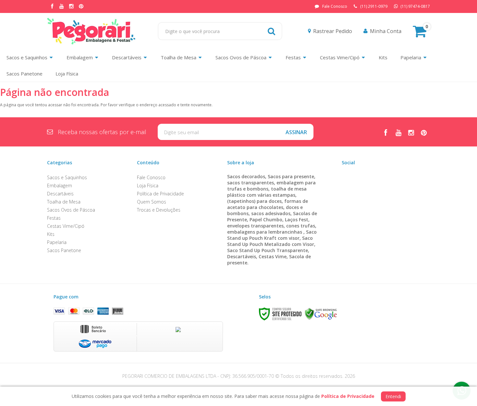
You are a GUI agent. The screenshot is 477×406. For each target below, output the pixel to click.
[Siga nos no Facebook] (52, 6)
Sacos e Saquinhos (67, 177)
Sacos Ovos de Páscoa (71, 210)
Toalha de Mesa (63, 202)
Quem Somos (151, 202)
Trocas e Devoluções (158, 210)
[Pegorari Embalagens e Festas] (91, 31)
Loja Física (147, 185)
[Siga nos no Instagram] (71, 6)
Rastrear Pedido (332, 31)
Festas (54, 218)
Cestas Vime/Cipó (65, 226)
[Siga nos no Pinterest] (81, 6)
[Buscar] (271, 31)
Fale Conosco (334, 6)
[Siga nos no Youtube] (62, 6)
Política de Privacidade (160, 194)
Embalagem (59, 185)
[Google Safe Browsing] (321, 314)
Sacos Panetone (64, 250)
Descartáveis (60, 194)
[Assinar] (296, 132)
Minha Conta (385, 31)
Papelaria (57, 242)
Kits (51, 234)
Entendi (393, 396)
